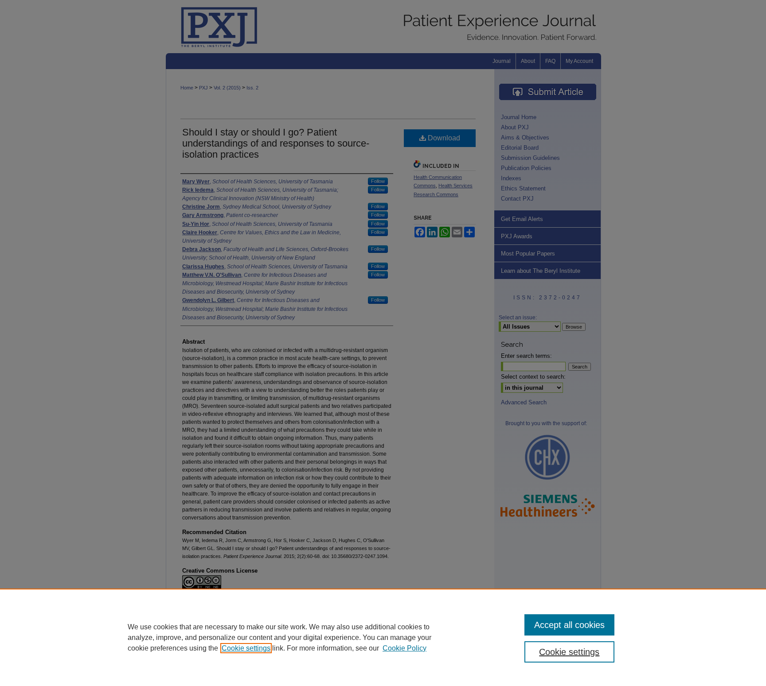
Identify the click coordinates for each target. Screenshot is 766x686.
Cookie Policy (404, 648)
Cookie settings (246, 648)
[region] (383, 637)
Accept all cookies (569, 625)
